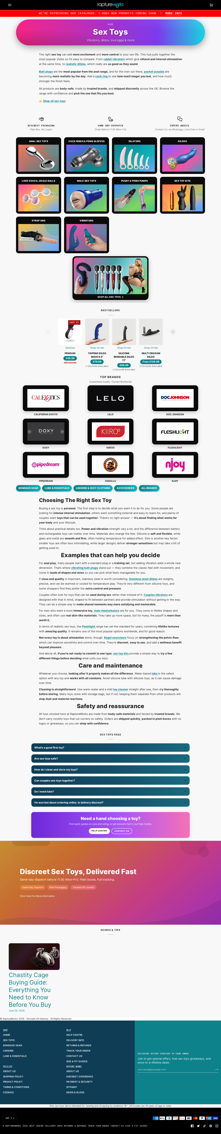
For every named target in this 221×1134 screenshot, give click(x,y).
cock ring (101, 76)
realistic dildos (76, 64)
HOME (6, 1034)
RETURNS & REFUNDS (78, 1045)
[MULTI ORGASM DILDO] (151, 332)
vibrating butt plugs (84, 567)
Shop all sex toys (54, 101)
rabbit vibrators (114, 59)
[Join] (214, 1069)
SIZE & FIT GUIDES (76, 1061)
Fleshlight (89, 626)
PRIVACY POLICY (13, 1081)
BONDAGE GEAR (12, 1045)
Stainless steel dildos (143, 579)
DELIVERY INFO (75, 1040)
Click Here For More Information (37, 896)
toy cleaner (120, 689)
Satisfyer (70, 347)
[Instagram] (216, 1125)
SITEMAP (71, 1087)
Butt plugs (46, 71)
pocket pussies (154, 71)
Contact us (121, 831)
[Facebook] (192, 1125)
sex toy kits (121, 653)
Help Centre (99, 830)
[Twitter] (198, 1125)
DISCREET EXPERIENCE (79, 1076)
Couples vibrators (156, 594)
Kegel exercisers (115, 637)
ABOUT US (9, 1071)
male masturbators (106, 610)
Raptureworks (13, 1126)
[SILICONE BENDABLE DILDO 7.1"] (124, 332)
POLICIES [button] (7, 1066)
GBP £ (9, 1118)
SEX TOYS (9, 1040)
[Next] (173, 332)
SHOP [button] (5, 1030)
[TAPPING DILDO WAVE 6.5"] (97, 332)
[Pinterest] (210, 1125)
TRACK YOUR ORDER (78, 1050)
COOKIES (8, 1092)
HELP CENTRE (74, 1034)
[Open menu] (13, 5)
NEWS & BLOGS (75, 1092)
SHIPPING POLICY (13, 1076)
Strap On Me (97, 347)
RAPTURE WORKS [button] (74, 1066)
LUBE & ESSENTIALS (15, 1056)
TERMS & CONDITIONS (16, 1087)
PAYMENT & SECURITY (79, 1081)
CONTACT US (74, 1056)
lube (155, 673)
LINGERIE (8, 1050)
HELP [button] (68, 1030)
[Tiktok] (204, 1125)
